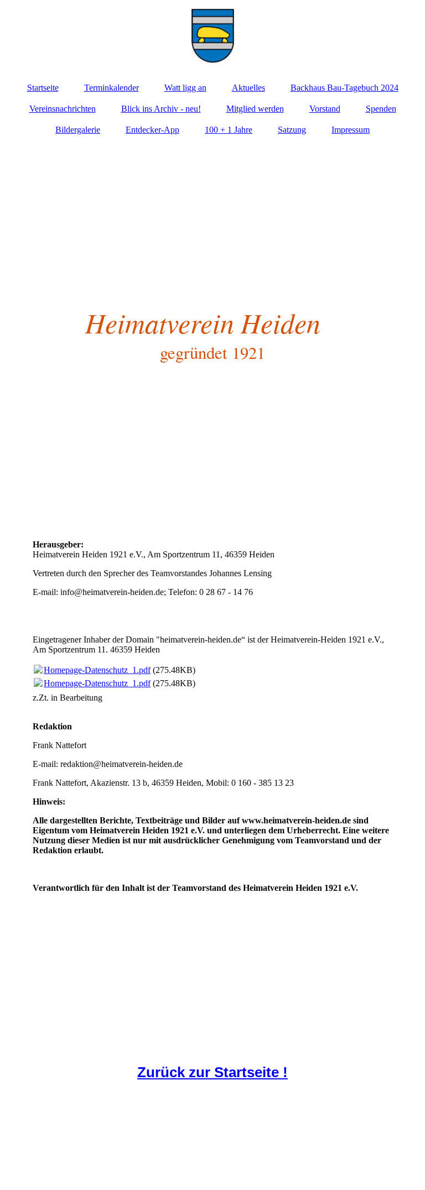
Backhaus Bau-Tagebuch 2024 (344, 87)
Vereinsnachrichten (62, 108)
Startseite (43, 87)
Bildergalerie (77, 129)
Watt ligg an (185, 87)
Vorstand (324, 108)
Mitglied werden (255, 108)
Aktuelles (248, 87)
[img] (212, 36)
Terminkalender (111, 87)
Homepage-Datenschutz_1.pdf (97, 670)
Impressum (350, 129)
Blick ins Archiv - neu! (161, 108)
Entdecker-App (152, 129)
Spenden (381, 108)
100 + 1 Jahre (228, 129)
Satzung (292, 129)
